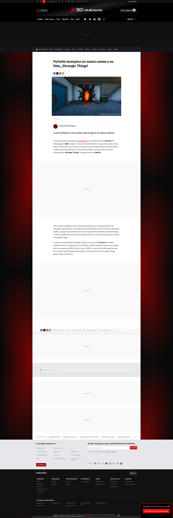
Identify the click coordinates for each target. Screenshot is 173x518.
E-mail (63, 73)
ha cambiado (81, 141)
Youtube (106, 463)
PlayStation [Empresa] (60, 458)
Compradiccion (114, 486)
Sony (38, 458)
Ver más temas (41, 464)
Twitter (57, 73)
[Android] (104, 19)
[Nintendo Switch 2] (99, 19)
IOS (80, 330)
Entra (122, 10)
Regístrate (129, 10)
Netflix (87, 49)
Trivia (58, 19)
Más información (88, 516)
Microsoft (56, 455)
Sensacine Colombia (71, 505)
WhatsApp (95, 463)
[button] (68, 126)
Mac (84, 330)
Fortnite (68, 330)
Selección (65, 19)
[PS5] (90, 19)
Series (78, 19)
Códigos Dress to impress (108, 437)
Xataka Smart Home (42, 489)
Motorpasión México (101, 503)
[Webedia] (41, 473)
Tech (72, 19)
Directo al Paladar (85, 481)
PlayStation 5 (40, 448)
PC (98, 330)
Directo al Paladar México (85, 503)
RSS (113, 463)
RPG (51, 49)
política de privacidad (110, 451)
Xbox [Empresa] (75, 455)
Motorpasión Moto (100, 484)
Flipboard (60, 73)
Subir (131, 473)
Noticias (62, 330)
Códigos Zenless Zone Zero (70, 437)
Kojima (116, 49)
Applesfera (39, 486)
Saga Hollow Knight (42, 455)
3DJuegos (86, 9)
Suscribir (133, 447)
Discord (117, 463)
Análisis (40, 19)
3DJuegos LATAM (55, 503)
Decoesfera (113, 484)
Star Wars (80, 49)
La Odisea (94, 49)
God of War (102, 49)
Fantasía (67, 49)
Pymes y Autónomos (130, 484)
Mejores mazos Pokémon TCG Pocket (89, 437)
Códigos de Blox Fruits (124, 437)
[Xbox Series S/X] (95, 19)
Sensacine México (71, 503)
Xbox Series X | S (58, 448)
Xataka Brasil (40, 505)
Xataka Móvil (40, 484)
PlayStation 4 (105, 330)
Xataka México (40, 503)
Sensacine (68, 481)
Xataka (38, 481)
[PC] (85, 19)
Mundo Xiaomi (40, 492)
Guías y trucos (49, 19)
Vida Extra (54, 484)
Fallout (110, 49)
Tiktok (121, 463)
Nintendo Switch (91, 330)
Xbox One (56, 451)
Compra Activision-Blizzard (76, 459)
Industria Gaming (41, 451)
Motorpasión (99, 481)
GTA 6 (73, 49)
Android (75, 330)
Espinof (68, 484)
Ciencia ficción (59, 49)
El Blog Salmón (129, 481)
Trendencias (113, 481)
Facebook (54, 73)
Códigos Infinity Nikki (54, 437)
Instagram (110, 463)
